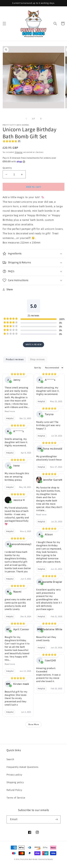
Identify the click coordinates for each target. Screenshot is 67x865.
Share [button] (10, 289)
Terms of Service (16, 797)
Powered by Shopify (45, 859)
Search (10, 759)
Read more (10, 411)
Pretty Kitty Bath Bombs (29, 859)
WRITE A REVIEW (34, 344)
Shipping (18, 152)
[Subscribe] (56, 819)
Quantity (7, 167)
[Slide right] (40, 118)
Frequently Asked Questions (22, 767)
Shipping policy (15, 782)
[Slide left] (26, 118)
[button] (4, 23)
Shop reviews (37, 359)
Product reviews (15, 359)
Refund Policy (14, 790)
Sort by (37, 368)
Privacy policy (14, 774)
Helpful (9, 418)
